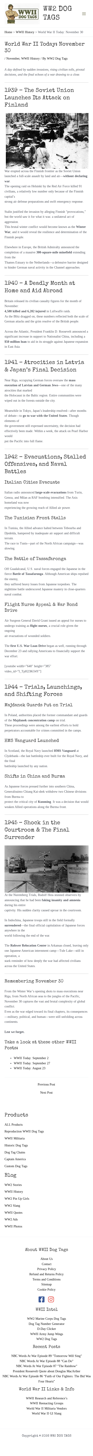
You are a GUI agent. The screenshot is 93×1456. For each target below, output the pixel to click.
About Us (46, 1259)
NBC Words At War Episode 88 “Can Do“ (46, 1361)
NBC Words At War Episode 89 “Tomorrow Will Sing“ (46, 1356)
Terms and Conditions (46, 1279)
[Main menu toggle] (84, 13)
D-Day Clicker (46, 1329)
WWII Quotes (13, 1212)
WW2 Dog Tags (46, 1339)
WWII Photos (13, 1226)
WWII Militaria (15, 1138)
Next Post (46, 1092)
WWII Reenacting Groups (46, 1403)
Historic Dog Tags (16, 1145)
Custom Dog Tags (16, 1166)
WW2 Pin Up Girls (17, 1198)
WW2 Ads (11, 1219)
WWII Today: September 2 (31, 1058)
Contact (46, 1264)
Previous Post (46, 1084)
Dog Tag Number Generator (47, 1324)
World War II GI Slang (46, 1413)
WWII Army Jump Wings (46, 1334)
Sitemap (46, 1284)
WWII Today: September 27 (32, 1063)
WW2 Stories (13, 1185)
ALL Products (14, 1124)
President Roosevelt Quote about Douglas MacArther (46, 1371)
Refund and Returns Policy (46, 1274)
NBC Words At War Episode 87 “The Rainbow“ (46, 1366)
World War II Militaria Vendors (46, 1408)
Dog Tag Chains (15, 1152)
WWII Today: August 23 (29, 1068)
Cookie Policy (46, 1289)
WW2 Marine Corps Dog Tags (46, 1318)
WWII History (14, 1191)
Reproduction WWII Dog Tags (24, 1131)
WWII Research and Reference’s (46, 1398)
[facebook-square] (42, 1299)
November (12, 58)
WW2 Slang (12, 1205)
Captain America (15, 1159)
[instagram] (51, 1299)
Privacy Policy (46, 1269)
